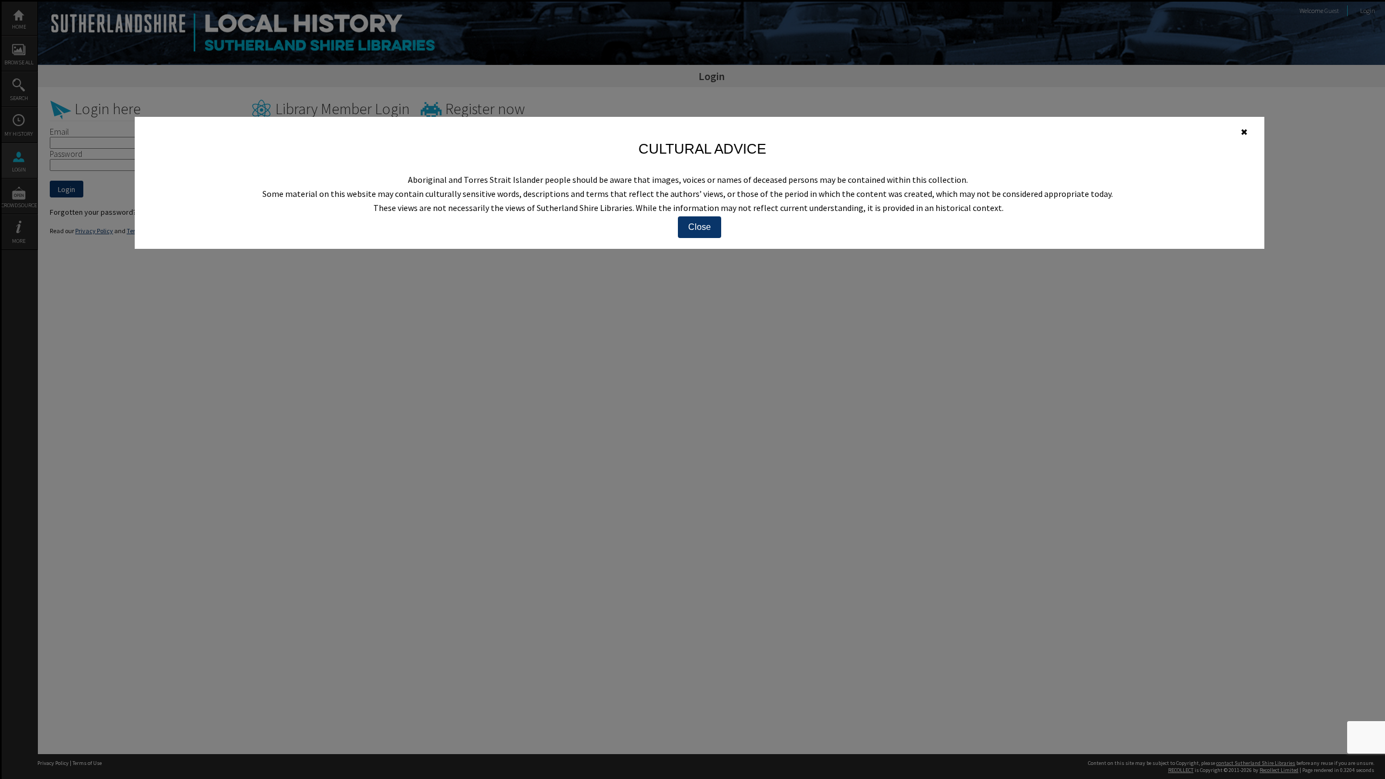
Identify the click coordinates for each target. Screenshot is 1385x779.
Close (699, 227)
